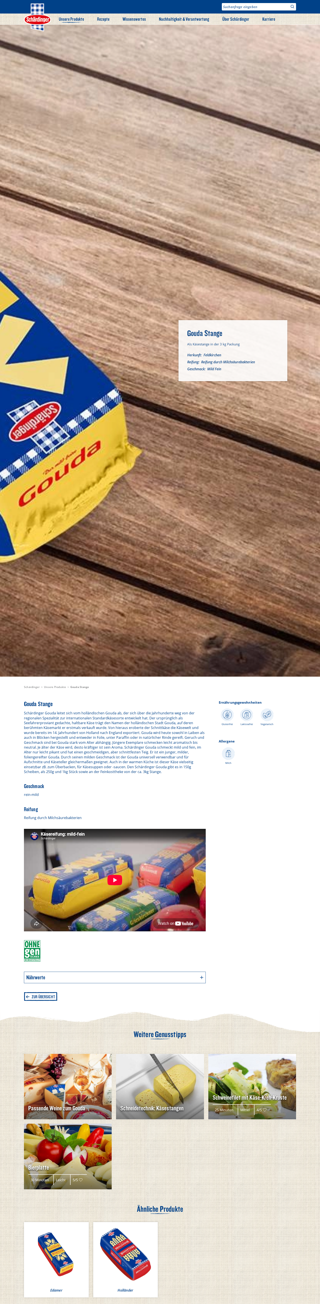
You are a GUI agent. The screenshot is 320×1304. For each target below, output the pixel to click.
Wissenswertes (134, 19)
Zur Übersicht (43, 996)
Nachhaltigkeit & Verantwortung (184, 19)
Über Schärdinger (235, 19)
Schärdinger (32, 687)
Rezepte (103, 19)
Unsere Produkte (71, 19)
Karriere (268, 19)
